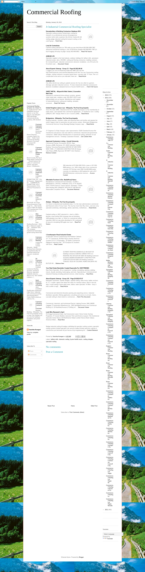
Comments (33, 355)
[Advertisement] (72, 18)
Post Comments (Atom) (77, 412)
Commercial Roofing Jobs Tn (109, 138)
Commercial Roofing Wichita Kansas (109, 195)
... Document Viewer (62, 64)
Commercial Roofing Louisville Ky (109, 452)
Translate (110, 538)
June (108, 121)
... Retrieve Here (59, 263)
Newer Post (51, 406)
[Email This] (76, 336)
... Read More (89, 274)
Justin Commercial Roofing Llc (109, 154)
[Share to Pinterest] (84, 336)
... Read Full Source (86, 51)
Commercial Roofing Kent (109, 221)
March (109, 129)
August (109, 116)
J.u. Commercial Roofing (109, 145)
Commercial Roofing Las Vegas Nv (109, 479)
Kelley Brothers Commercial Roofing (109, 264)
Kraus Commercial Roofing (109, 365)
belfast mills (54, 339)
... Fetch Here (58, 41)
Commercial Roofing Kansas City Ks (109, 214)
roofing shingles (88, 339)
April (108, 126)
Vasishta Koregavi (35, 329)
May (108, 124)
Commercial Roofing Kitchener (109, 283)
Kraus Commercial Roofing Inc (109, 357)
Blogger (81, 557)
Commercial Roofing (54, 12)
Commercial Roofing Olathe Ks (109, 423)
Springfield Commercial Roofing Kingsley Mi (109, 274)
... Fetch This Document (82, 297)
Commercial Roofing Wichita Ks (109, 431)
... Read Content (57, 244)
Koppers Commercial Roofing (109, 348)
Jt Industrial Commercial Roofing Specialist (109, 177)
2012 (106, 98)
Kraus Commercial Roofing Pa (109, 385)
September (110, 111)
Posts (31, 351)
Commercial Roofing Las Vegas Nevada (109, 502)
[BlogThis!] (78, 336)
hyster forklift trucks (76, 339)
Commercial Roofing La (109, 494)
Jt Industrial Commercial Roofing (109, 164)
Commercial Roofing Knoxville (109, 298)
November (110, 104)
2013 (106, 95)
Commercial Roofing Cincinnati (39, 194)
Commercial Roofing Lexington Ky (109, 444)
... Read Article (81, 76)
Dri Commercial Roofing (39, 260)
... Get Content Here (85, 136)
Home (73, 406)
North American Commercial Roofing (39, 283)
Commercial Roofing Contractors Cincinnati (39, 305)
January (109, 135)
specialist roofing (51, 341)
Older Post (94, 406)
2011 (106, 509)
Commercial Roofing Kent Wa (109, 227)
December (110, 100)
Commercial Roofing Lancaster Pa (109, 487)
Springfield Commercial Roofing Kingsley (109, 318)
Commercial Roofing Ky (109, 437)
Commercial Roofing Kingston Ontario (109, 240)
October (109, 109)
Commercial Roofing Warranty (39, 238)
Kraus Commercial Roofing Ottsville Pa (109, 375)
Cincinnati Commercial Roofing (39, 126)
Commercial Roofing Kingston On (109, 255)
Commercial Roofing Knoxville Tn (109, 291)
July (108, 118)
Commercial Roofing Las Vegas (109, 470)
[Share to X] (80, 336)
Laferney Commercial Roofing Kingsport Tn (109, 308)
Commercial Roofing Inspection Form (39, 171)
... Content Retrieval (91, 330)
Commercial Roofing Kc (109, 233)
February (110, 132)
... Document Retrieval (72, 189)
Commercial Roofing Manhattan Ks (109, 415)
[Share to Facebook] (82, 336)
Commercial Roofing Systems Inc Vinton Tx (34, 107)
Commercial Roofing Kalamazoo (109, 188)
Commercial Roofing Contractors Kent (109, 247)
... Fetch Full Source (91, 87)
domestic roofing (64, 339)
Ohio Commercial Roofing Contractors (39, 217)
